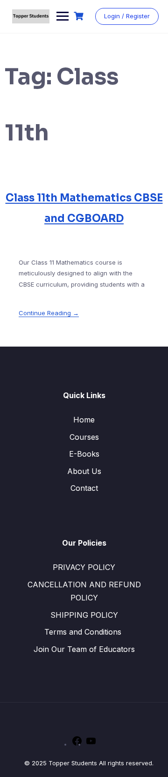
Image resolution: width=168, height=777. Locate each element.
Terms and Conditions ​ (84, 631)
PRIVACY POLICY (84, 567)
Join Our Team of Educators (84, 649)
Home (84, 419)
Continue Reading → (49, 313)
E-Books (84, 454)
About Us (84, 471)
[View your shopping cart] (80, 16)
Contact (84, 488)
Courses (84, 437)
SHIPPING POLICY (84, 615)
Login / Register (127, 16)
